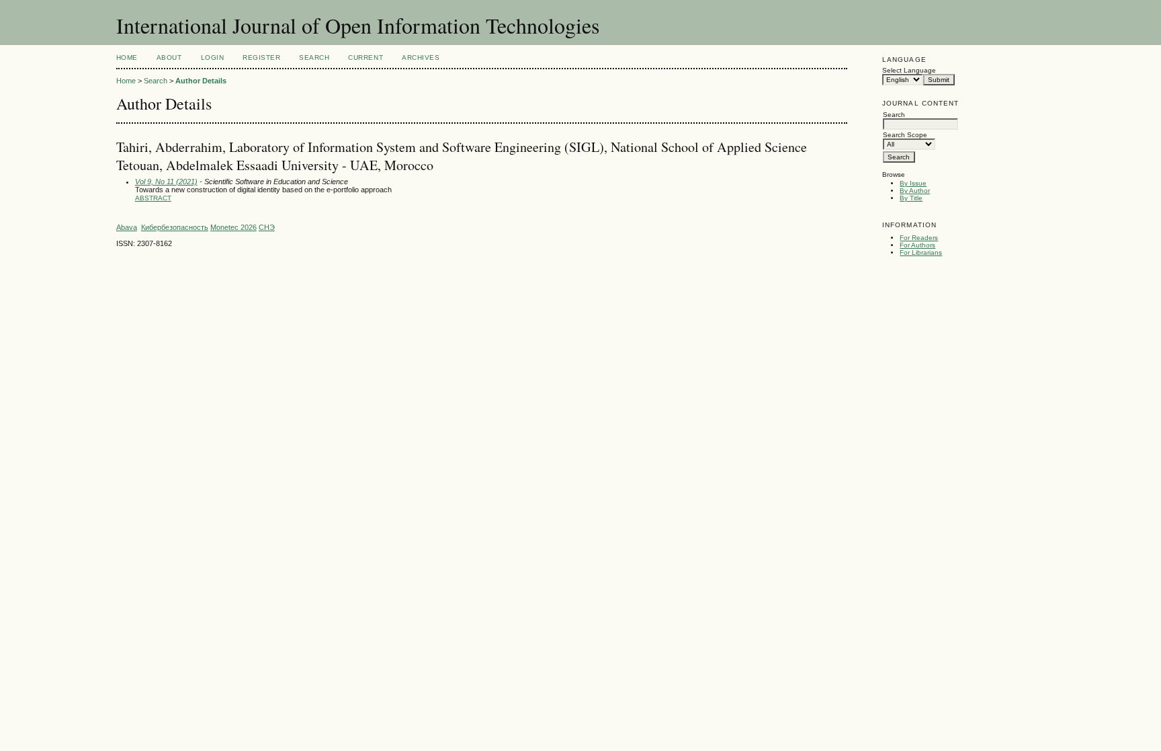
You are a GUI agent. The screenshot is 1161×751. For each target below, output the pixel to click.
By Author (915, 190)
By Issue (913, 183)
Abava (126, 227)
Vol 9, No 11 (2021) (166, 181)
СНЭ (267, 227)
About (169, 57)
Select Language (909, 70)
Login (212, 57)
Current (365, 57)
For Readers (919, 237)
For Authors (917, 245)
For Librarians (921, 252)
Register (261, 57)
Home (127, 57)
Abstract (153, 198)
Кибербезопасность (174, 227)
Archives (420, 57)
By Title (911, 198)
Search (314, 57)
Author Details (200, 81)
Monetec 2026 (233, 227)
